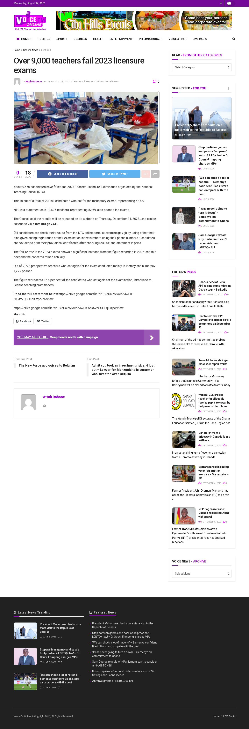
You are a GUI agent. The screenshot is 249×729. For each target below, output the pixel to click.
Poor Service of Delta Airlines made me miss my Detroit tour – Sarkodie (214, 285)
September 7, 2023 (211, 369)
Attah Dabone (33, 81)
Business (80, 39)
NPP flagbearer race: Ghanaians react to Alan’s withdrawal (214, 513)
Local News (112, 81)
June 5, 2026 (184, 135)
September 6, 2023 (211, 483)
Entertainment (121, 39)
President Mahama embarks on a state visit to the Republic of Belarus (60, 628)
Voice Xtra (176, 39)
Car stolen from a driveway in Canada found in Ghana (214, 436)
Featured (46, 50)
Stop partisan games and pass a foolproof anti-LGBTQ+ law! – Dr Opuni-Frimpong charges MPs (213, 155)
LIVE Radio (200, 39)
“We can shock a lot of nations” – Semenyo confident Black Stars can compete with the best (213, 186)
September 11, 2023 (211, 294)
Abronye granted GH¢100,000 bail (112, 680)
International (149, 39)
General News (30, 50)
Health (98, 39)
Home (25, 39)
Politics (44, 39)
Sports (62, 39)
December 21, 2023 (59, 81)
